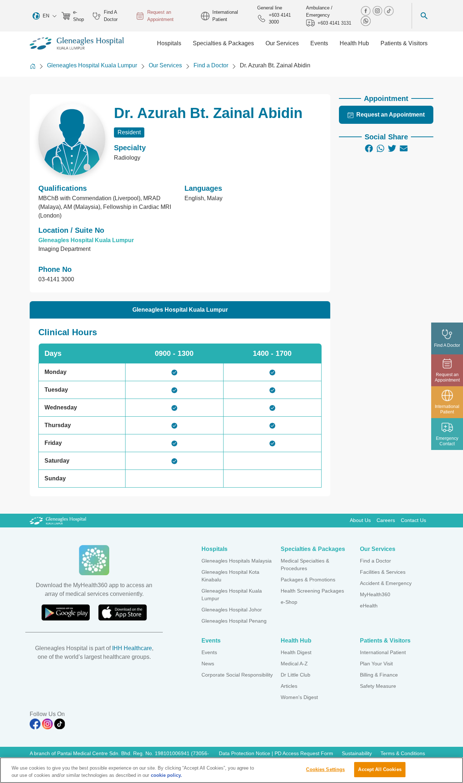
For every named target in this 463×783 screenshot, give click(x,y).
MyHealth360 (375, 594)
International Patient (225, 15)
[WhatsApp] (380, 148)
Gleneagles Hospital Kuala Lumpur (92, 65)
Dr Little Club (295, 675)
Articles (289, 686)
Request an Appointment (160, 15)
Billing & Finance (379, 675)
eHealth (369, 606)
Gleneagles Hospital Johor (231, 609)
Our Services (165, 65)
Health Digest (296, 652)
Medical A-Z (294, 663)
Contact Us (413, 520)
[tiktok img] (389, 10)
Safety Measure (378, 686)
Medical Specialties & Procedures (305, 564)
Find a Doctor (211, 65)
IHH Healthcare (132, 648)
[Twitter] (392, 148)
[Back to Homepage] (32, 66)
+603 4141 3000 (280, 18)
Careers (386, 520)
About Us (360, 520)
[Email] (403, 148)
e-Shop (78, 15)
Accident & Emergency (386, 583)
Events (209, 652)
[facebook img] (366, 10)
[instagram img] (378, 10)
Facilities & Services (382, 572)
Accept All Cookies (379, 769)
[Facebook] (369, 148)
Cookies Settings (325, 769)
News (207, 663)
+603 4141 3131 (334, 23)
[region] (231, 770)
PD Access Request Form (304, 753)
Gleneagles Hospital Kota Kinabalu (230, 575)
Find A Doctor (111, 15)
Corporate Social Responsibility (237, 675)
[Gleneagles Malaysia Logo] (58, 520)
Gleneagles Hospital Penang (234, 621)
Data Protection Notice (245, 753)
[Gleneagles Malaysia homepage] (77, 43)
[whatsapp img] (366, 20)
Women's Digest (299, 697)
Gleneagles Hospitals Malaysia (236, 561)
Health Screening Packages (312, 591)
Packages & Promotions (308, 579)
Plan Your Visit (376, 663)
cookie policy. (166, 775)
